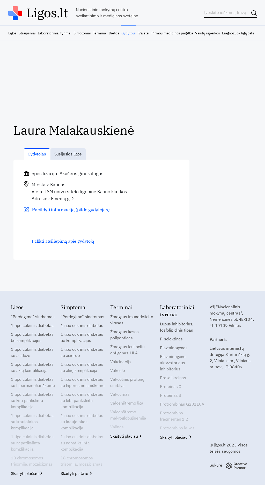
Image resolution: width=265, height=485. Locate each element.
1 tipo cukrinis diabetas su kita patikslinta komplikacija (32, 400)
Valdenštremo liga (126, 403)
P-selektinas (171, 338)
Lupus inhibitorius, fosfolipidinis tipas (176, 327)
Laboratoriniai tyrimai (54, 33)
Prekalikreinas (173, 377)
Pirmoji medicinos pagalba (172, 33)
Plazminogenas (174, 347)
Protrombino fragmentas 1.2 (174, 416)
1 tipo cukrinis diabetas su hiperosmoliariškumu (33, 382)
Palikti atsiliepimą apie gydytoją (63, 241)
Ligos (12, 33)
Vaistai (143, 33)
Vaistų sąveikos (207, 33)
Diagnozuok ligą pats (238, 33)
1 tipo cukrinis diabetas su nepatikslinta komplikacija (32, 443)
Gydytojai (128, 33)
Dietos (114, 33)
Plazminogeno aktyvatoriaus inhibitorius (173, 362)
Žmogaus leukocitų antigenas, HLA (127, 349)
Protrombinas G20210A (182, 404)
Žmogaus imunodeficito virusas (131, 319)
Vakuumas (120, 394)
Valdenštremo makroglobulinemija (128, 415)
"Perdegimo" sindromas (33, 316)
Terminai (100, 33)
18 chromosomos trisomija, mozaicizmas (32, 461)
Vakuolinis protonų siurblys (127, 382)
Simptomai (82, 33)
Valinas (117, 426)
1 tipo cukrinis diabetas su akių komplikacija (32, 367)
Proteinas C (170, 386)
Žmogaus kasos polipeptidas (124, 334)
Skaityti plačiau (25, 473)
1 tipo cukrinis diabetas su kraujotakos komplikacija (32, 421)
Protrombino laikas (177, 427)
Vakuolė (117, 370)
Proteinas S (170, 395)
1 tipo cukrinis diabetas (32, 325)
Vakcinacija (120, 361)
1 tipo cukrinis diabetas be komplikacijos (32, 337)
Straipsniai (27, 33)
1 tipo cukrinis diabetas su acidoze (32, 352)
